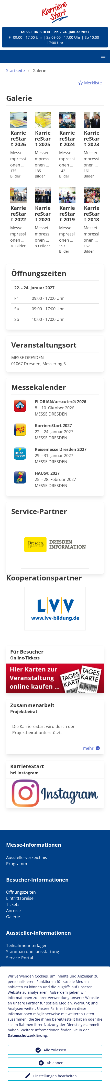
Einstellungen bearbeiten (55, 1075)
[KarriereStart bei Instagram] (55, 792)
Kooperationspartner (44, 578)
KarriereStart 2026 (18, 138)
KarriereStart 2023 (92, 138)
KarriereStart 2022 (18, 214)
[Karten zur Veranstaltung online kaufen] (55, 678)
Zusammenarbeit (32, 705)
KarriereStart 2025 (43, 138)
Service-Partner (39, 511)
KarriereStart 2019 (67, 214)
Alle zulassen (55, 1050)
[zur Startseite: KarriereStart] (55, 12)
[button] (103, 56)
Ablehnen (55, 1062)
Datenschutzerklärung (27, 1035)
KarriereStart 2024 (67, 138)
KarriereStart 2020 (43, 214)
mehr (89, 748)
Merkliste (92, 83)
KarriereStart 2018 (92, 214)
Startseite (15, 70)
